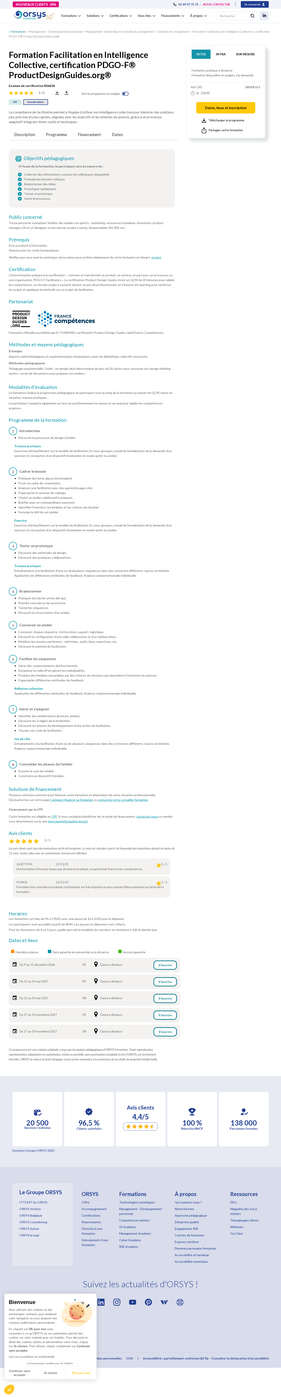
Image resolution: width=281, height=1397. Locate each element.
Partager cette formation (226, 130)
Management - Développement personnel (56, 31)
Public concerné (25, 217)
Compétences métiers (134, 1220)
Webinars (236, 1227)
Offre (85, 1202)
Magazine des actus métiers (243, 1211)
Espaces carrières (187, 1242)
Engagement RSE (186, 1228)
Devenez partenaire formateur (195, 1248)
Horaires (18, 913)
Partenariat (21, 301)
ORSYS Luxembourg (33, 1222)
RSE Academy (128, 1246)
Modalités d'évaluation (33, 387)
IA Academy (127, 1227)
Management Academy (135, 1233)
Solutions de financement (35, 789)
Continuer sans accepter (19, 1373)
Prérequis (19, 239)
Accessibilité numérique (191, 1261)
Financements (91, 1222)
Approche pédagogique (191, 1215)
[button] (9, 1389)
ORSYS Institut (30, 1209)
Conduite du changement (173, 31)
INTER (201, 54)
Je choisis (50, 1373)
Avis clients (20, 833)
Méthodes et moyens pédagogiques (46, 344)
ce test (156, 257)
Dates (117, 134)
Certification (22, 269)
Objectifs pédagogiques (49, 158)
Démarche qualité (187, 1222)
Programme (56, 134)
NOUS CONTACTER (216, 4)
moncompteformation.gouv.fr (68, 821)
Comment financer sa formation (71, 800)
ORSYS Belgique (30, 1215)
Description (24, 134)
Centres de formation (189, 1235)
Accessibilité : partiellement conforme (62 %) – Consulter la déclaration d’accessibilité (206, 1358)
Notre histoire (184, 1209)
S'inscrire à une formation (92, 1231)
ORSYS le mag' (29, 1235)
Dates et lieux (23, 940)
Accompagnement (94, 1209)
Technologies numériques (137, 1202)
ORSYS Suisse (29, 1228)
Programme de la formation (37, 420)
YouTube (236, 1233)
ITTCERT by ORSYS (33, 1202)
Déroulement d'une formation (95, 1242)
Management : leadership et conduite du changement (120, 31)
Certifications (91, 1215)
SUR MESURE (245, 54)
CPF (54, 816)
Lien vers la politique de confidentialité (32, 1356)
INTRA (221, 54)
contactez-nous (147, 816)
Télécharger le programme (226, 120)
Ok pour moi (81, 1373)
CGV (129, 1358)
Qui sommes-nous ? (188, 1202)
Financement (89, 134)
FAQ (233, 1202)
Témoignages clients (244, 1220)
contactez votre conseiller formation (123, 800)
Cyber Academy (130, 1240)
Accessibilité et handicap (192, 1255)
